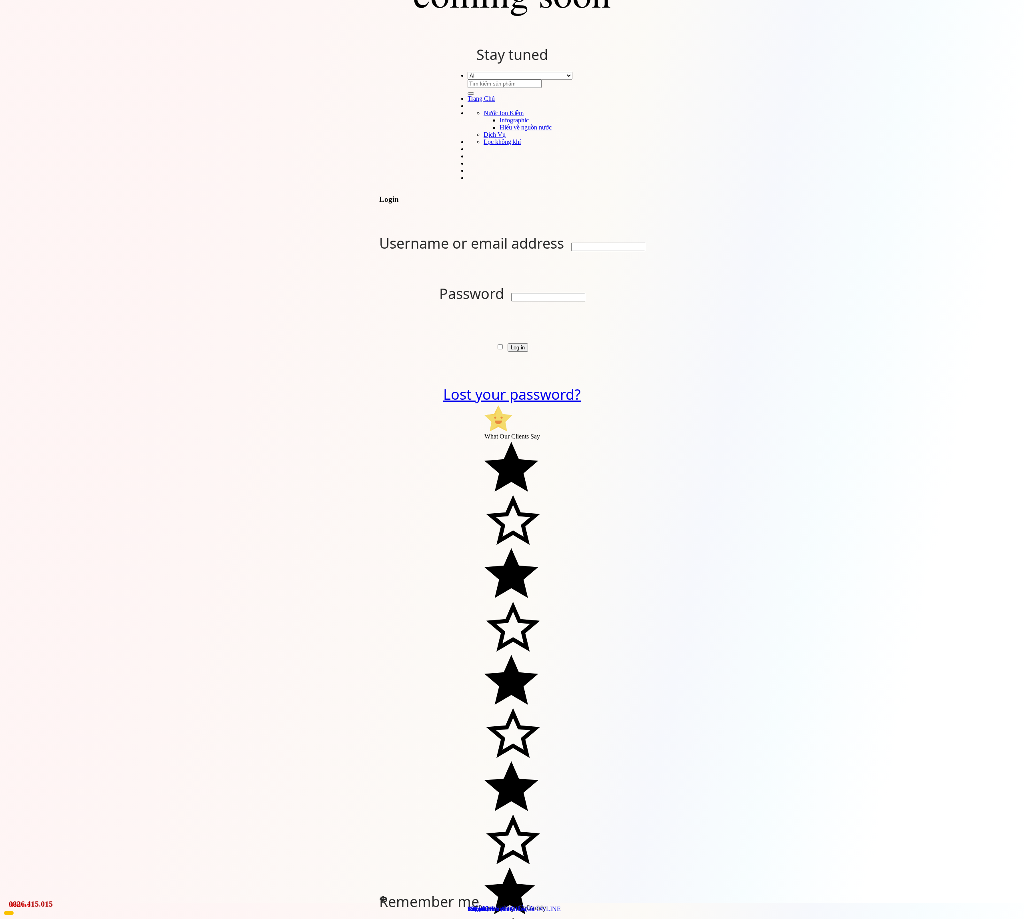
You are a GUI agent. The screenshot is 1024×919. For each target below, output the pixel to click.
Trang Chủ (481, 98)
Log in (518, 348)
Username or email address (473, 243)
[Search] (471, 93)
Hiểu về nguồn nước (526, 127)
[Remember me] (502, 344)
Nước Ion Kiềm (504, 113)
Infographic (514, 120)
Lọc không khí (502, 141)
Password (473, 293)
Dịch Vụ (495, 134)
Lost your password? (512, 394)
